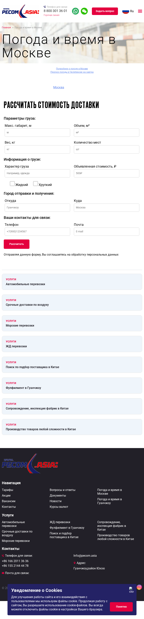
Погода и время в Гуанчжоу (109, 501)
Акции (6, 495)
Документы (58, 495)
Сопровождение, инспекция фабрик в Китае (37, 408)
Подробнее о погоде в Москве (72, 68)
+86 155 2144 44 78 (15, 566)
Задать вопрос (105, 11)
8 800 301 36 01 (55, 11)
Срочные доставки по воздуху (27, 305)
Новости (56, 501)
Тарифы (7, 490)
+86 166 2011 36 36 (15, 561)
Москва (58, 87)
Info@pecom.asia (85, 555)
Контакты (9, 507)
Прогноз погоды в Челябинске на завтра (72, 72)
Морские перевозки (20, 325)
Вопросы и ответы (62, 490)
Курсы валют (59, 507)
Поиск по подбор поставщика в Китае (32, 367)
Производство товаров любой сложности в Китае (41, 429)
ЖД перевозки (16, 346)
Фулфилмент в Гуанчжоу (23, 388)
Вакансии (8, 501)
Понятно (121, 606)
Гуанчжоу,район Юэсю (89, 568)
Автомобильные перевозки (25, 284)
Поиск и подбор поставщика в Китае (64, 535)
